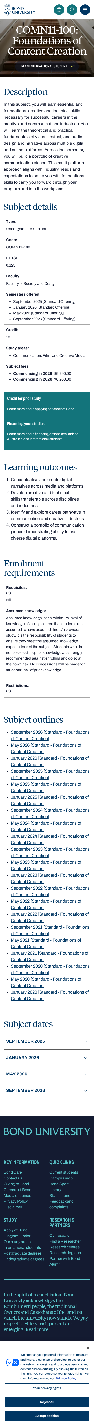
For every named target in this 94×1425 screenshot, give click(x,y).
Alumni (55, 1264)
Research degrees (65, 1253)
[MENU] (85, 9)
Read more (37, 1329)
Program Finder (17, 1236)
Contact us (13, 1178)
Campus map (61, 1178)
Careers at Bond (17, 1190)
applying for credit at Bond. (55, 409)
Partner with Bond (64, 1258)
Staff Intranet (60, 1195)
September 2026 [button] (25, 1090)
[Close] (88, 1348)
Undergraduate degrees (24, 1259)
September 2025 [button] (25, 1041)
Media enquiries (17, 1195)
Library (55, 1190)
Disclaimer (13, 1207)
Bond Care (13, 1172)
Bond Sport (59, 1184)
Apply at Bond (15, 1230)
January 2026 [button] (22, 1057)
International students (22, 1247)
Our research (60, 1235)
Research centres (64, 1247)
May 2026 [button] (16, 1074)
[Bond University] (19, 9)
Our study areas (17, 1242)
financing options (47, 434)
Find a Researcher (65, 1241)
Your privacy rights (47, 1388)
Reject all (47, 1402)
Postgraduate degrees (23, 1253)
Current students (63, 1172)
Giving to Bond (16, 1184)
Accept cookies (47, 1416)
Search (72, 9)
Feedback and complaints (61, 1204)
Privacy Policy (16, 1201)
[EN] (59, 9)
